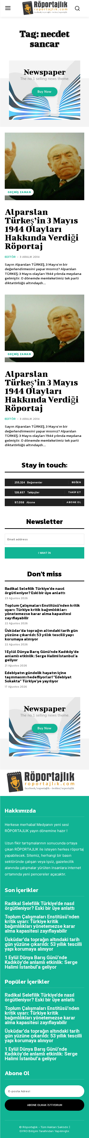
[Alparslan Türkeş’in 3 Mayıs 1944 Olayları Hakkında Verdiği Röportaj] (44, 166)
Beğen (76, 482)
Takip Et (74, 492)
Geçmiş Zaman (19, 192)
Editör (10, 256)
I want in (44, 553)
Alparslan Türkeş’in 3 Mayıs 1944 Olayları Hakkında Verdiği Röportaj (42, 229)
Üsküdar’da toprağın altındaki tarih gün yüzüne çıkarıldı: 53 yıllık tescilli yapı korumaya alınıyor (41, 635)
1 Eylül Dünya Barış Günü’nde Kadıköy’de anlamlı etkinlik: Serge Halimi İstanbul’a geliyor (42, 656)
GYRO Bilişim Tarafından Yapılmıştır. (44, 1131)
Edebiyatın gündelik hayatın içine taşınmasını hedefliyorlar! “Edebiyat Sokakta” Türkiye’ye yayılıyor (38, 677)
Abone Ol (73, 502)
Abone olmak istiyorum (44, 1105)
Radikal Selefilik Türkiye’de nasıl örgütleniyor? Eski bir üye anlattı (35, 591)
